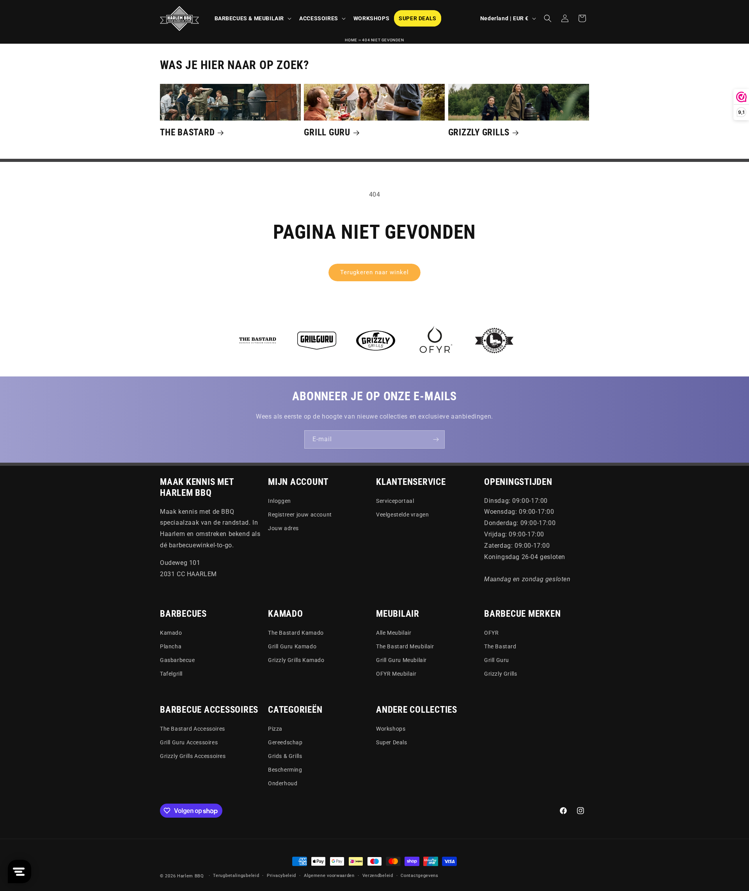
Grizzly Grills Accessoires (193, 756)
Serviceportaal (395, 501)
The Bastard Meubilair (405, 646)
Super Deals (391, 742)
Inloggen (279, 501)
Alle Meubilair (393, 633)
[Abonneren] (435, 439)
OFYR (491, 633)
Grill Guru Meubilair (401, 660)
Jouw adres (283, 528)
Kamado (171, 633)
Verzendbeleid (377, 875)
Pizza (275, 729)
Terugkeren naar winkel (374, 272)
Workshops (390, 729)
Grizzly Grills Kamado (296, 660)
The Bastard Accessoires (192, 729)
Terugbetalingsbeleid (236, 875)
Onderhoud (282, 783)
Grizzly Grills (479, 132)
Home (351, 40)
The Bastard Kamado (296, 633)
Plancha (170, 646)
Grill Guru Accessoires (189, 742)
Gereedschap (285, 742)
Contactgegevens (419, 875)
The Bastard (187, 132)
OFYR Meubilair (396, 674)
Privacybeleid (281, 875)
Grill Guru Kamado (292, 646)
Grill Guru (327, 132)
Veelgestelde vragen (402, 514)
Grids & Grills (285, 756)
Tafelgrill (171, 674)
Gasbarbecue (177, 660)
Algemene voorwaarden (329, 875)
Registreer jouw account (300, 514)
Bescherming (285, 770)
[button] (252, 18)
